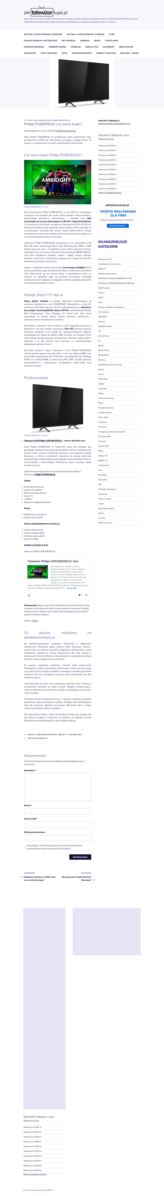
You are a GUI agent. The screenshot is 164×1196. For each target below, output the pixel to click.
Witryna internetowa (34, 832)
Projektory (102, 422)
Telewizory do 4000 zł (107, 174)
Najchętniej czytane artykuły (110, 364)
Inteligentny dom (105, 326)
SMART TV (63, 735)
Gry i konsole (103, 312)
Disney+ (101, 293)
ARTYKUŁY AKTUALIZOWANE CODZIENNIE (43, 34)
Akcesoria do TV (105, 259)
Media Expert (103, 350)
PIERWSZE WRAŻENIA (34, 47)
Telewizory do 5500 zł (107, 188)
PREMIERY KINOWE (57, 47)
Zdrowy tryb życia (105, 523)
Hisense (101, 321)
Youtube (101, 518)
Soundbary (102, 475)
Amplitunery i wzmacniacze (109, 264)
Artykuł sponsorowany (107, 273)
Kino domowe (104, 336)
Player (101, 403)
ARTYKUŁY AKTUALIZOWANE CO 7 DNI (115, 278)
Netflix (101, 369)
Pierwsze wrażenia (106, 398)
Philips (35, 621)
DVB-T (101, 297)
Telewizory (75, 735)
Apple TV (102, 269)
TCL (100, 484)
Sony (100, 470)
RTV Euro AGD (104, 436)
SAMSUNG (84, 40)
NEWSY (97, 40)
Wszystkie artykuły (106, 508)
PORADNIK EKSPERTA (82, 53)
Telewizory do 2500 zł (107, 160)
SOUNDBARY (109, 47)
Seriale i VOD (103, 446)
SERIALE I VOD (91, 47)
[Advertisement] (44, 1008)
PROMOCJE (76, 47)
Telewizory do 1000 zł (107, 145)
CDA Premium (104, 288)
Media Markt (103, 355)
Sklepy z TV (103, 456)
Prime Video (103, 417)
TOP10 (64, 53)
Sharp (100, 451)
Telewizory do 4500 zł (107, 179)
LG (99, 340)
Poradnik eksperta (47, 735)
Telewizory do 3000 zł (107, 165)
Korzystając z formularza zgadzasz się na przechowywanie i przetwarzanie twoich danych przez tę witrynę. (55, 847)
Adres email (30, 819)
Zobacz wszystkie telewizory (109, 192)
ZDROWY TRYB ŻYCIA (106, 53)
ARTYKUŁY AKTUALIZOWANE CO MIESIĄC (85, 34)
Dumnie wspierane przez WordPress (38, 1190)
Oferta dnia (102, 379)
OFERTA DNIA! (111, 40)
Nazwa (28, 805)
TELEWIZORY (30, 53)
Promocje (102, 427)
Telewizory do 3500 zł (107, 169)
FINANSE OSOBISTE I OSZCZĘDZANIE (40, 40)
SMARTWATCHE (126, 47)
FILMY (112, 34)
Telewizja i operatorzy (107, 489)
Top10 (101, 504)
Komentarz (30, 770)
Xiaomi (101, 513)
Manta (101, 345)
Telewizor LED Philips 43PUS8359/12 (43, 440)
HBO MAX (102, 317)
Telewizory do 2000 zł (107, 155)
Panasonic (102, 388)
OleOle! (101, 384)
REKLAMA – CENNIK (129, 53)
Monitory (102, 360)
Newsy (101, 374)
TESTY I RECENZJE (48, 53)
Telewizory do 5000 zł (107, 184)
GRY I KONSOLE (69, 40)
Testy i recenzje (104, 499)
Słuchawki (102, 480)
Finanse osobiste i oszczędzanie (111, 307)
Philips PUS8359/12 (38, 738)
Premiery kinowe (105, 412)
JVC (99, 331)
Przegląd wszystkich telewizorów (111, 432)
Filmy (100, 302)
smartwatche (103, 465)
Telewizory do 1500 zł (107, 150)
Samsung (102, 441)
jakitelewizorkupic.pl (58, 120)
